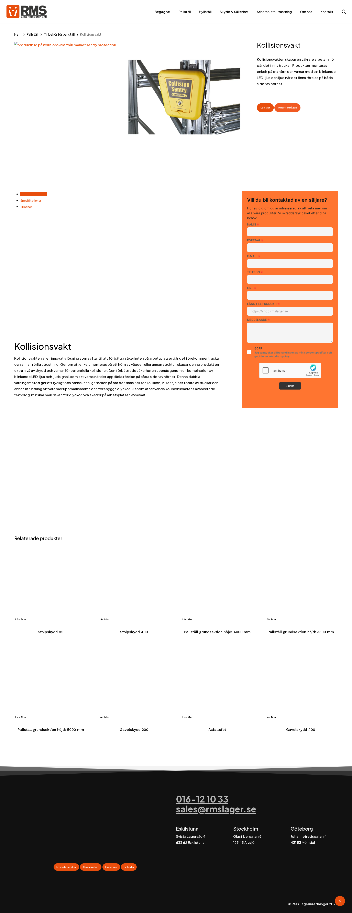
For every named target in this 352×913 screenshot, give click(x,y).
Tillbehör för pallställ (59, 34)
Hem (17, 34)
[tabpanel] (119, 309)
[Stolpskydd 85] (50, 583)
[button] (66, 867)
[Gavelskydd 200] (134, 681)
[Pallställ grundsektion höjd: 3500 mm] (300, 583)
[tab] (33, 194)
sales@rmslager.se (216, 808)
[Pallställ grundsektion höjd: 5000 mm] (50, 681)
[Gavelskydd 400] (300, 681)
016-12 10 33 (202, 799)
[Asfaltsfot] (217, 681)
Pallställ (32, 34)
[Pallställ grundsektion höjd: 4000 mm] (217, 583)
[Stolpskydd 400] (134, 583)
